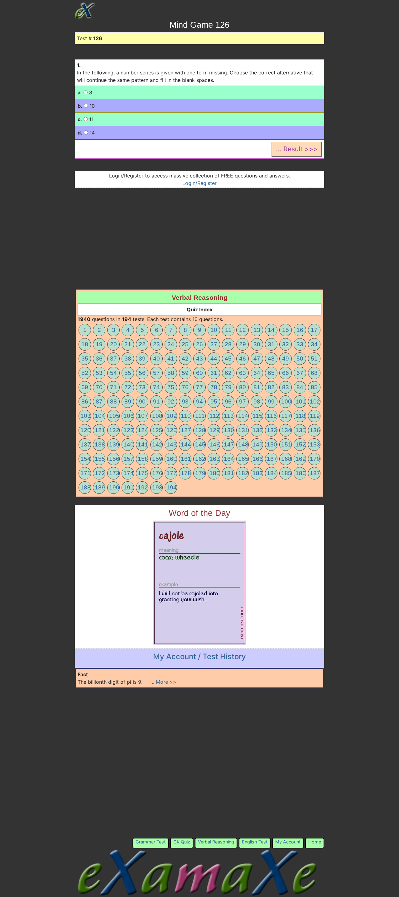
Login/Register (199, 183)
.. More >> (164, 682)
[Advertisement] (199, 234)
